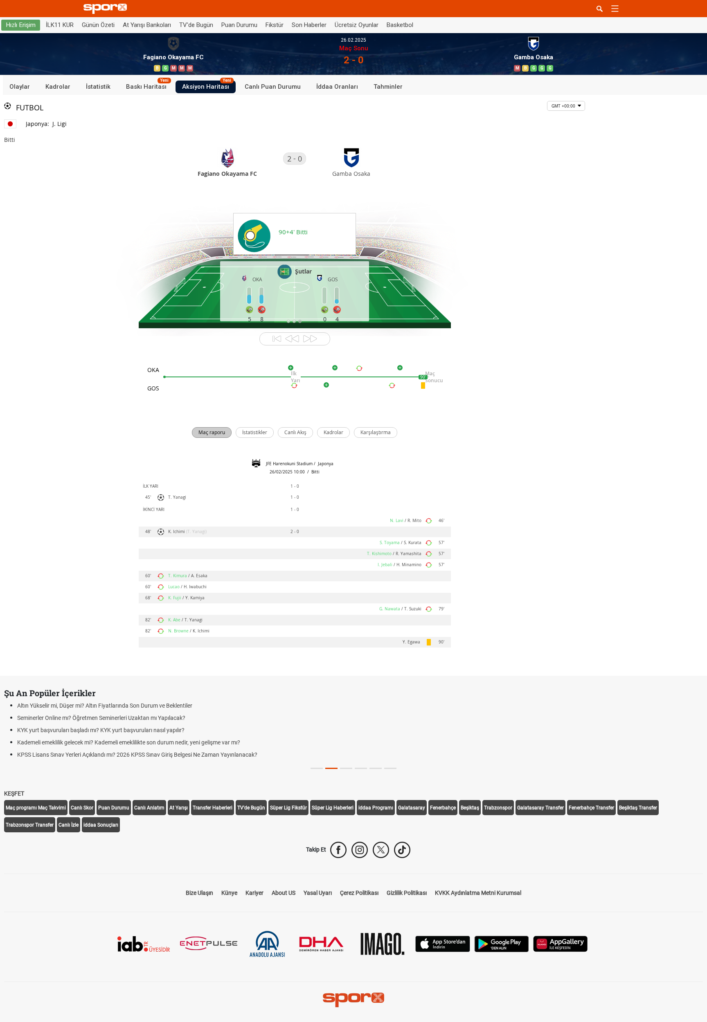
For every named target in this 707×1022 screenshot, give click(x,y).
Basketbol (400, 25)
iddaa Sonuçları (100, 825)
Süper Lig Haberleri (333, 808)
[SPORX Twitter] (381, 850)
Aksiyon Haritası (206, 85)
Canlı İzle (69, 825)
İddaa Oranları (337, 86)
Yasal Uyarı (318, 893)
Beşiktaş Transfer (638, 808)
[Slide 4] (375, 768)
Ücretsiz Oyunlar (356, 25)
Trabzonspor (498, 808)
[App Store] (442, 943)
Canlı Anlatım (149, 808)
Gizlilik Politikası (407, 893)
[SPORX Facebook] (338, 850)
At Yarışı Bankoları (147, 25)
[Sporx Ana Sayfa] (106, 9)
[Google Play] (501, 943)
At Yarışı (178, 808)
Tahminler (388, 86)
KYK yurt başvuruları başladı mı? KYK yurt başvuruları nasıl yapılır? (101, 730)
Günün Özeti (98, 25)
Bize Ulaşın (199, 893)
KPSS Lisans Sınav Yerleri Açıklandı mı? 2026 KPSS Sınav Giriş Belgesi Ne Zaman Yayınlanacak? (137, 754)
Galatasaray (411, 808)
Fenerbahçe (443, 808)
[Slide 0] (317, 768)
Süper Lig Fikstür (288, 808)
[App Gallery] (560, 943)
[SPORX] (353, 1000)
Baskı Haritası (147, 85)
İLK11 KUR (60, 25)
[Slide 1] (331, 768)
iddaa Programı (375, 808)
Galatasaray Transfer (540, 808)
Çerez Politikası (359, 893)
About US (283, 893)
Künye (229, 893)
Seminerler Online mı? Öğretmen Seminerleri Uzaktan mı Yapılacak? (101, 718)
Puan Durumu (239, 25)
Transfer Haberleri (212, 808)
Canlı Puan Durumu (273, 86)
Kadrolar (57, 86)
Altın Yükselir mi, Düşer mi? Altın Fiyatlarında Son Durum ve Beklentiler (104, 705)
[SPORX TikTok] (402, 850)
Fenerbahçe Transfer (591, 808)
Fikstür (275, 25)
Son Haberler (309, 25)
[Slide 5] (390, 768)
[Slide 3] (361, 768)
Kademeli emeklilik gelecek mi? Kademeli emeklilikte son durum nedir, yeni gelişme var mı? (128, 742)
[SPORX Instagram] (360, 850)
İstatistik (98, 86)
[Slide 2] (346, 768)
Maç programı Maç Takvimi (36, 808)
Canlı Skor (82, 808)
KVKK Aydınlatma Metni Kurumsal (478, 893)
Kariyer (254, 893)
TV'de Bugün (196, 25)
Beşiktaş (470, 808)
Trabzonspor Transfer (30, 825)
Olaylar (19, 86)
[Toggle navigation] (615, 9)
